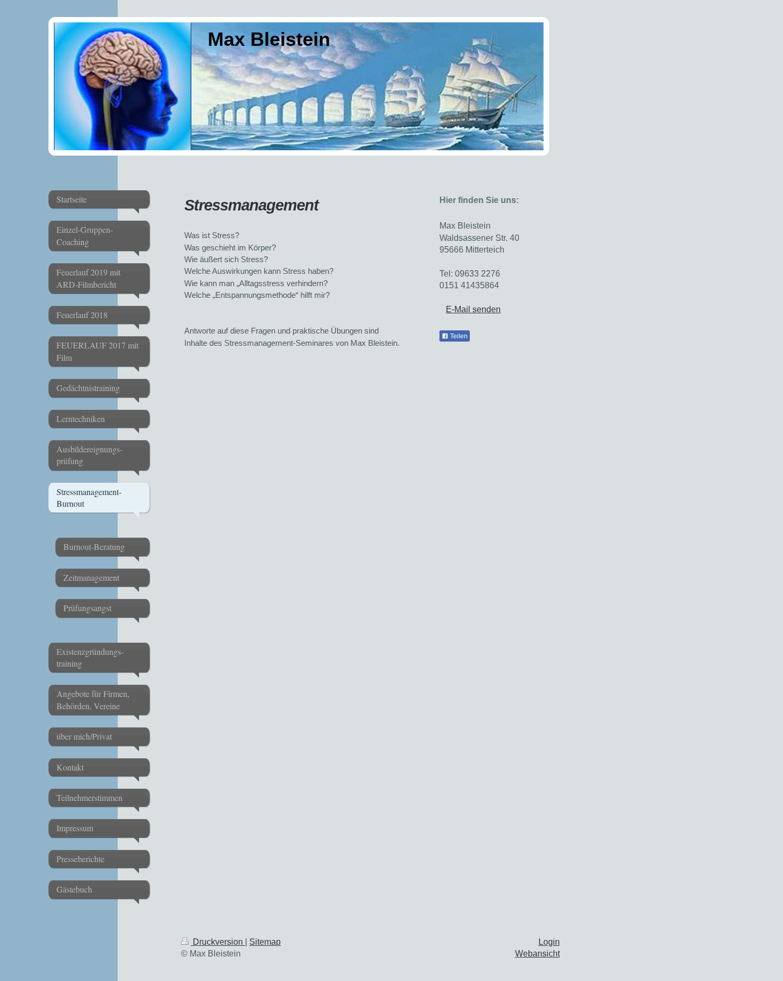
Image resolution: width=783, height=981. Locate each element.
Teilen (458, 336)
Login (549, 941)
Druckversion (218, 941)
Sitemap (265, 941)
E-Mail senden (473, 309)
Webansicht (537, 953)
